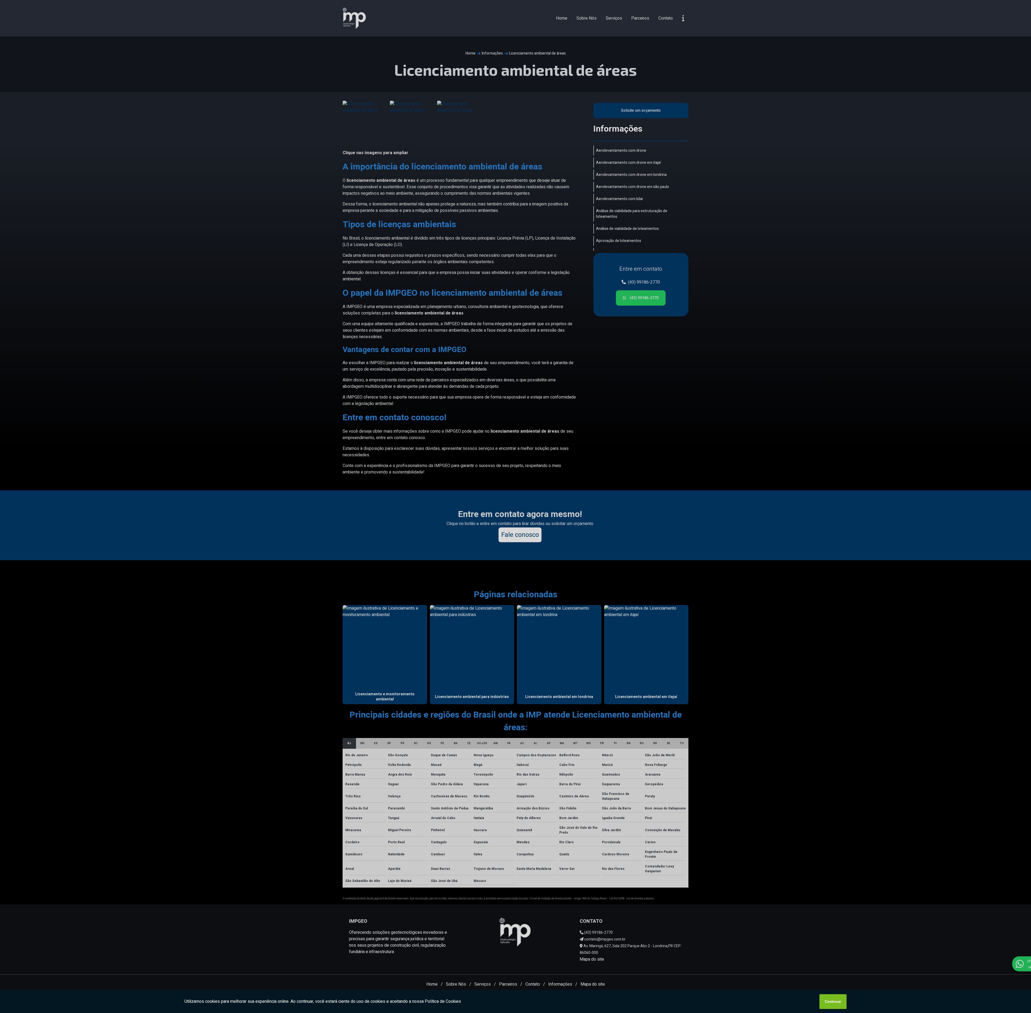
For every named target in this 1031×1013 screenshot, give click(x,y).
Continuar (833, 1002)
